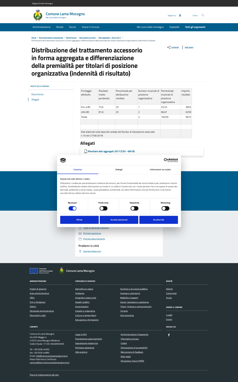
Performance (71, 37)
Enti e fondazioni (37, 302)
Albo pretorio (81, 352)
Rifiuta (79, 219)
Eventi (169, 319)
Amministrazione (41, 27)
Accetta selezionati (119, 219)
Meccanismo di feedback (132, 352)
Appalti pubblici (82, 302)
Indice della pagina (39, 86)
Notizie (169, 289)
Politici (33, 306)
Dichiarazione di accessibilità (134, 347)
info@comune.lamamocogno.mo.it (52, 356)
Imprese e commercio (130, 293)
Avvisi (169, 297)
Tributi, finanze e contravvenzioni (136, 306)
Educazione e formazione (86, 319)
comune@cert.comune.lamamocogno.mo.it (49, 362)
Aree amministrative (39, 293)
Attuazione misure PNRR (132, 361)
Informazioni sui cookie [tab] (160, 169)
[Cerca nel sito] (203, 15)
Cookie (124, 343)
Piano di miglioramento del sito (44, 374)
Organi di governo (38, 289)
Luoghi (169, 315)
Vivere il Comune (90, 27)
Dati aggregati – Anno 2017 (109, 37)
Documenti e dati (38, 315)
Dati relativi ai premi (87, 37)
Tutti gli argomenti (195, 27)
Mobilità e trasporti (129, 297)
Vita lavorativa (127, 315)
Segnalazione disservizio (86, 343)
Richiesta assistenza (84, 347)
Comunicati (171, 293)
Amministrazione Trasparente (134, 334)
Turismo (124, 311)
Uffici (32, 297)
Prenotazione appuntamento (88, 338)
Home (33, 37)
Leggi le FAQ (81, 334)
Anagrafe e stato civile (85, 297)
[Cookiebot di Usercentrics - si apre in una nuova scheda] (166, 160)
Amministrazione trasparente (51, 37)
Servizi (72, 27)
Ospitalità (174, 27)
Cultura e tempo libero (85, 315)
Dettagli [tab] (119, 169)
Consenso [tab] (77, 169)
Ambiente (79, 293)
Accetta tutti (158, 219)
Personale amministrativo (42, 311)
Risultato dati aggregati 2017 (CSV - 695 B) (111, 151)
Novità (59, 27)
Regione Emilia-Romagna (42, 3)
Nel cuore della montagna (150, 27)
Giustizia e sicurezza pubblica (134, 289)
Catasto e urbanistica (85, 311)
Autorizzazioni (82, 306)
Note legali (126, 356)
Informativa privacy (130, 338)
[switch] (103, 208)
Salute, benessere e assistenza (134, 302)
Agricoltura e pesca (84, 289)
